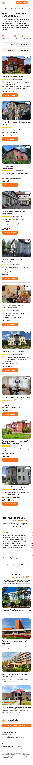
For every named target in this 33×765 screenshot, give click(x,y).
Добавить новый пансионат (16, 725)
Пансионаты (14, 8)
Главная (4, 8)
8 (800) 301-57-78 (9, 732)
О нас (3, 741)
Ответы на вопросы (23, 741)
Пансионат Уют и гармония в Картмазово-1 (13, 213)
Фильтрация (25, 50)
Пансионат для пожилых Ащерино (16, 397)
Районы (23, 8)
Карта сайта (21, 744)
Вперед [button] (21, 564)
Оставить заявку (10, 95)
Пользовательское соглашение (7, 747)
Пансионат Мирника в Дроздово (15, 487)
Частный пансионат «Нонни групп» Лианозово (16, 123)
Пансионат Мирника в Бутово (14, 76)
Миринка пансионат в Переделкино (11, 167)
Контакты (4, 744)
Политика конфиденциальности (24, 747)
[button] (29, 65)
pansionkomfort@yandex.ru (13, 737)
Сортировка (10, 50)
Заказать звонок (22, 2)
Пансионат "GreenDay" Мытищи (15, 351)
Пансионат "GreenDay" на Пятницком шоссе (12, 306)
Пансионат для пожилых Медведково (12, 260)
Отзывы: (18, 79)
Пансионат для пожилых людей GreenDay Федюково (15, 442)
